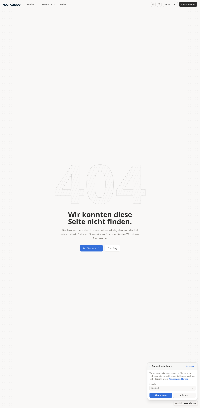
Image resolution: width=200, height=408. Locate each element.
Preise (63, 4)
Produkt (31, 4)
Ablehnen (184, 395)
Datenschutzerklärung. (178, 379)
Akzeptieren (161, 395)
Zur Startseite (89, 248)
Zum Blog (112, 248)
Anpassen (190, 366)
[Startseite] (12, 4)
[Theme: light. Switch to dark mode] (153, 4)
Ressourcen (47, 4)
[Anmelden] (159, 4)
